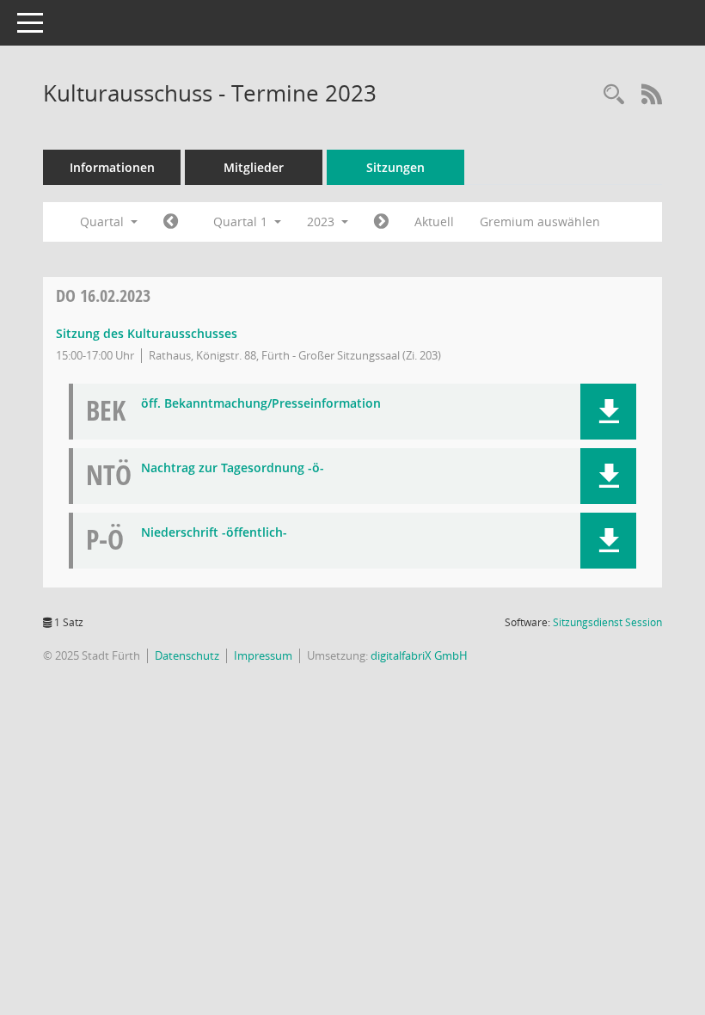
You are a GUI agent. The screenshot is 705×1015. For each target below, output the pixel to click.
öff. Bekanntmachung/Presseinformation (261, 404)
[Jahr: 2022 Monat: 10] (170, 221)
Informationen (112, 167)
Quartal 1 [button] (242, 221)
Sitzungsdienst (607, 622)
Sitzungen (395, 167)
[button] (608, 412)
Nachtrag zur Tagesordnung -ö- (232, 468)
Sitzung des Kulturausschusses (146, 333)
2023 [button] (322, 221)
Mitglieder (254, 167)
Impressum (263, 655)
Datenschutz (187, 655)
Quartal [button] (103, 221)
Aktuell (434, 221)
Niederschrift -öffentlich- (214, 533)
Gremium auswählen (540, 221)
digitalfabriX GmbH (419, 655)
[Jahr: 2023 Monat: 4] (381, 221)
